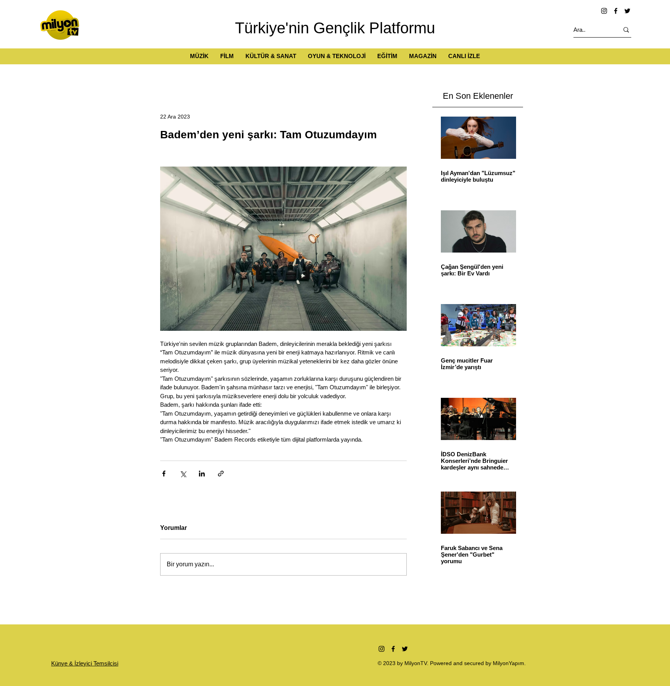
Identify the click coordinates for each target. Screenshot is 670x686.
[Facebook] (616, 11)
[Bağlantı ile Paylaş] (220, 473)
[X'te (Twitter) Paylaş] (182, 473)
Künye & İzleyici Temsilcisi (84, 663)
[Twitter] (627, 11)
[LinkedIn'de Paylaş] (201, 473)
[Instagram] (604, 11)
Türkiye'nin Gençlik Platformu (335, 27)
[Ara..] (626, 29)
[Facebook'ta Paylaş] (164, 473)
